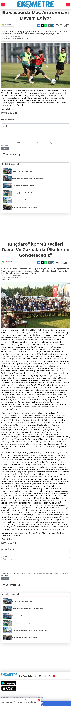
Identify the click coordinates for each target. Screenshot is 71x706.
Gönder (5, 148)
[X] (40, 676)
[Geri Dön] (3, 4)
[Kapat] (39, 700)
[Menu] (68, 4)
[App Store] (35, 688)
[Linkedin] (49, 676)
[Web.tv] (59, 676)
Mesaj (4, 126)
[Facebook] (35, 676)
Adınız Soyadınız (8, 119)
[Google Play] (35, 683)
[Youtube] (54, 676)
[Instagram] (45, 676)
